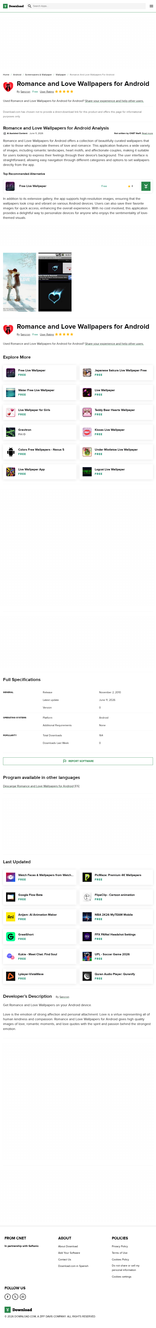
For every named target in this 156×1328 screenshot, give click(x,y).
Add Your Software (69, 1253)
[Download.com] (13, 6)
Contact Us (64, 1259)
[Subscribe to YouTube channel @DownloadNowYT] (23, 1297)
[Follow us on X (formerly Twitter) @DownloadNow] (15, 1297)
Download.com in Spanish (73, 1266)
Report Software (81, 761)
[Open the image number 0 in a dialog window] (19, 282)
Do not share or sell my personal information (125, 1268)
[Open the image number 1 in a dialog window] (55, 282)
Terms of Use (119, 1253)
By (23, 91)
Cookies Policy (120, 1259)
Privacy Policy (120, 1246)
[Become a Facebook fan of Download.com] (8, 1297)
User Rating (47, 91)
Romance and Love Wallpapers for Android (83, 84)
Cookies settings (121, 1276)
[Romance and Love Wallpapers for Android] (8, 87)
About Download (68, 1246)
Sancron (64, 997)
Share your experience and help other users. (114, 101)
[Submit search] (30, 6)
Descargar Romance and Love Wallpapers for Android (38, 786)
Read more (147, 133)
